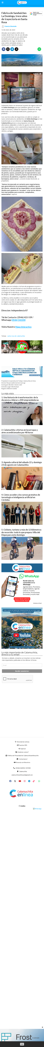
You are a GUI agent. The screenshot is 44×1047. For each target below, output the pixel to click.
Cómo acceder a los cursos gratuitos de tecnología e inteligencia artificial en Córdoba (20, 497)
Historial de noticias (22, 742)
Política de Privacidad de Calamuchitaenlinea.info (23, 755)
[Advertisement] (22, 710)
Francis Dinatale (10, 26)
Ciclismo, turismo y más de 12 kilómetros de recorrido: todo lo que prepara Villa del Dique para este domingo (21, 532)
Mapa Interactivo (23, 327)
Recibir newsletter (22, 671)
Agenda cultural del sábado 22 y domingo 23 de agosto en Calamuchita (21, 463)
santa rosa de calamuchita (16, 336)
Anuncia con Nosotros (23, 762)
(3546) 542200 (18, 320)
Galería (35, 74)
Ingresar (23, 748)
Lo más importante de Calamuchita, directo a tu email (19, 654)
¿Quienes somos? (23, 752)
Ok (22, 1044)
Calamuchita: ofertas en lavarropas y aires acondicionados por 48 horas (19, 431)
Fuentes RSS (23, 745)
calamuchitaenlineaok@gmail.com (22, 775)
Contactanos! (23, 759)
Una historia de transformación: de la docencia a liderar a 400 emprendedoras (20, 398)
